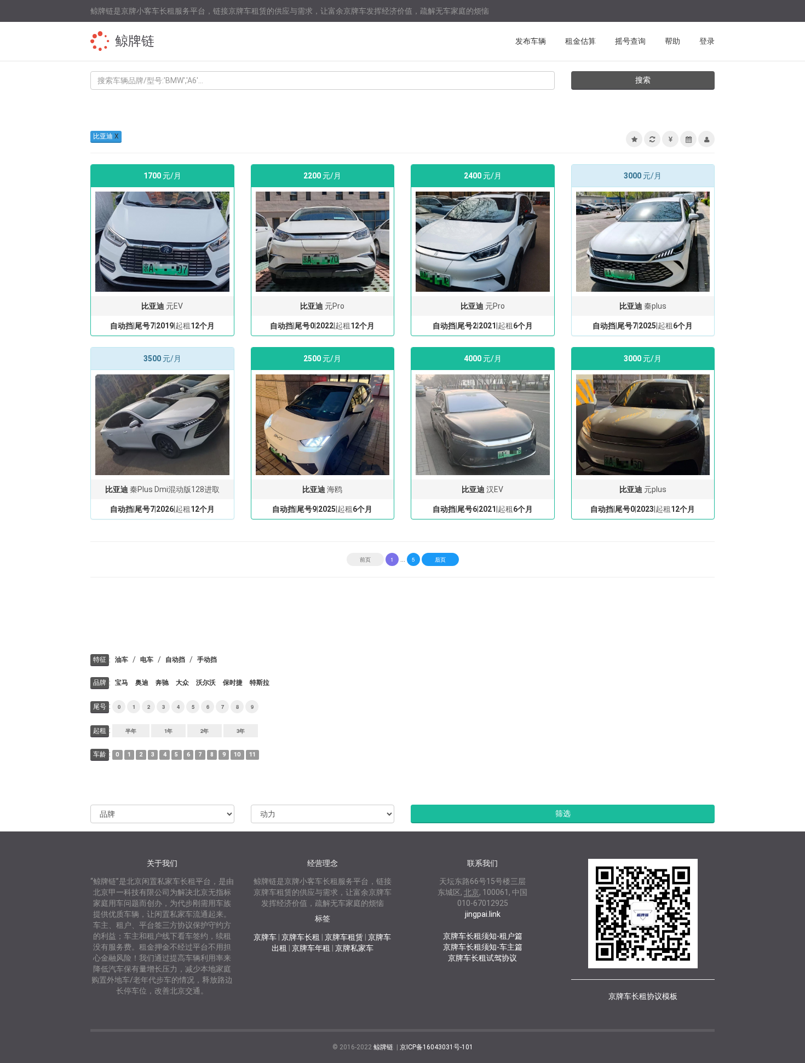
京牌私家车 (354, 948)
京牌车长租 (300, 937)
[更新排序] (652, 139)
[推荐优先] (634, 139)
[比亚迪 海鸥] (323, 424)
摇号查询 (630, 41)
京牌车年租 (311, 948)
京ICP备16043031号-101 (436, 1047)
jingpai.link (483, 914)
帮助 (672, 41)
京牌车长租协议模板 (642, 996)
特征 (99, 659)
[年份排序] (688, 139)
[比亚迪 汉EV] (483, 424)
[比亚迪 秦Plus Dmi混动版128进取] (162, 424)
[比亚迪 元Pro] (323, 240)
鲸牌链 (134, 41)
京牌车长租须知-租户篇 (482, 936)
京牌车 (265, 937)
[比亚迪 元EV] (162, 240)
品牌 (99, 682)
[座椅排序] (706, 139)
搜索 (643, 80)
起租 (99, 731)
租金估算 (580, 41)
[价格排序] (670, 139)
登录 (707, 41)
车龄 (99, 754)
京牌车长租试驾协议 (482, 958)
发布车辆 (530, 41)
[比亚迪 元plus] (643, 424)
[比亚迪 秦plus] (643, 240)
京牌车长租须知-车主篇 (482, 947)
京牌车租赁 (344, 937)
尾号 (99, 706)
